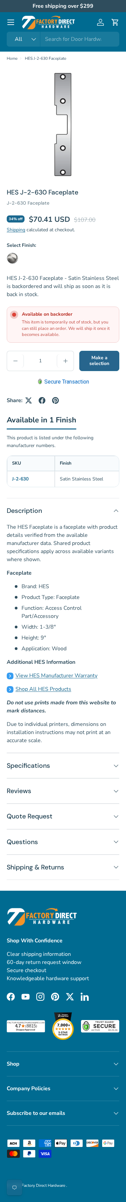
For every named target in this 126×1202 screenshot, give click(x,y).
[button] (115, 22)
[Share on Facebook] (42, 400)
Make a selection (99, 361)
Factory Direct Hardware (44, 1185)
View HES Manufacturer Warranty (56, 675)
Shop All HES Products (43, 689)
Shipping (16, 230)
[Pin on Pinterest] (55, 400)
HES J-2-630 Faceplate (45, 58)
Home (12, 58)
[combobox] (63, 39)
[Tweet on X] (28, 400)
